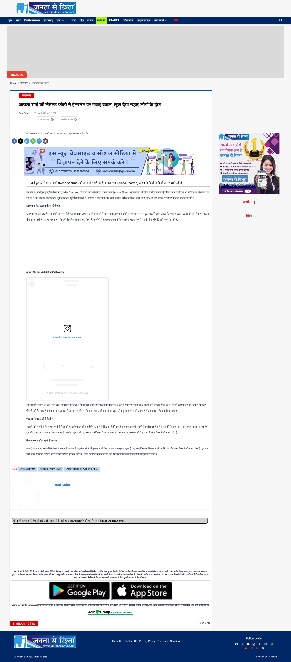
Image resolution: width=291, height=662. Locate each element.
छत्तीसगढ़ (48, 20)
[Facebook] (14, 140)
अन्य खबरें (159, 20)
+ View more (204, 623)
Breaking (16, 74)
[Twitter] (20, 140)
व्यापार (90, 20)
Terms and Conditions (169, 641)
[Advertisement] (145, 48)
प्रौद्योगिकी (128, 20)
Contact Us (130, 641)
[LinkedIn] (26, 140)
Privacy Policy (147, 641)
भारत (18, 20)
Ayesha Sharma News (50, 469)
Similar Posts (24, 624)
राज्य (59, 20)
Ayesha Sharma (27, 469)
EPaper (114, 20)
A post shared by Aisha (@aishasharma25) (67, 393)
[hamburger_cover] (11, 8)
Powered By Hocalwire (266, 656)
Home (13, 83)
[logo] (46, 8)
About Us (117, 641)
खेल (82, 20)
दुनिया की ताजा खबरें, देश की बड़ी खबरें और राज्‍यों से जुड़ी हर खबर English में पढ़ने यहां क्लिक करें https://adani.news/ (68, 520)
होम (10, 20)
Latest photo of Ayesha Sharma (82, 469)
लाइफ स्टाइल (143, 20)
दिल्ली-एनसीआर (32, 20)
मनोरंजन (101, 20)
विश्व (74, 20)
